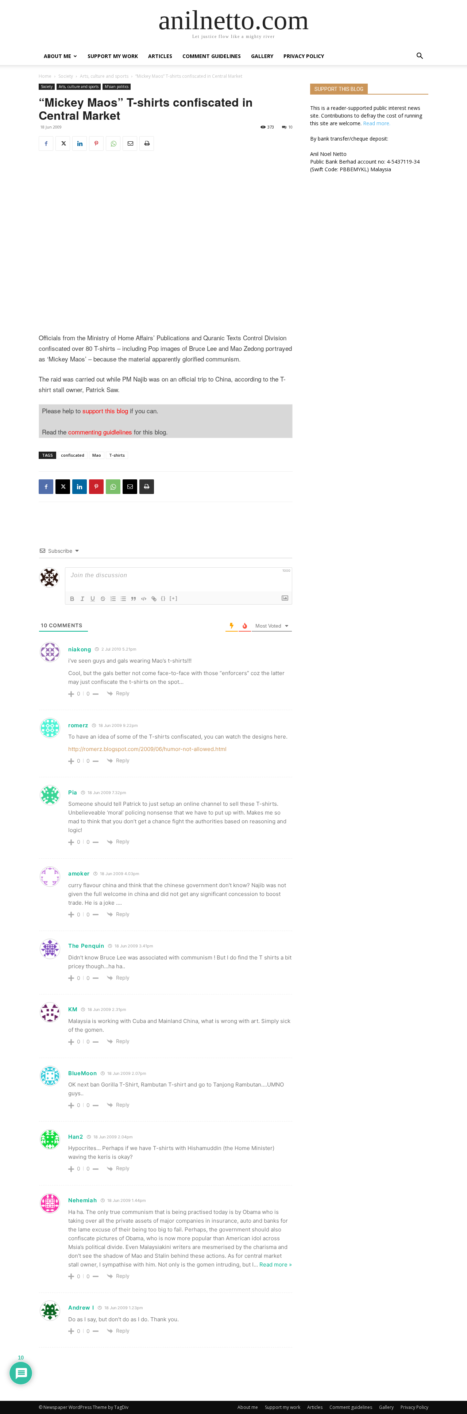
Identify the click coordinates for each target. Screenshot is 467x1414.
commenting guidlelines (100, 431)
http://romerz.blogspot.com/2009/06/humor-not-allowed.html (147, 749)
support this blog (105, 410)
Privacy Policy (303, 56)
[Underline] (93, 598)
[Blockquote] (133, 598)
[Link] (154, 598)
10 (290, 127)
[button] (419, 56)
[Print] (146, 143)
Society (65, 76)
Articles (160, 56)
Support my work (113, 56)
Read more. (376, 123)
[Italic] (82, 598)
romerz (78, 725)
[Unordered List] (123, 598)
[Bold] (72, 598)
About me (57, 56)
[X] (62, 143)
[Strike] (103, 598)
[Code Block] (144, 598)
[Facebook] (46, 143)
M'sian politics (116, 86)
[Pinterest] (96, 143)
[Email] (130, 143)
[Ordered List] (113, 598)
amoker (79, 873)
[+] (174, 598)
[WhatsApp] (113, 143)
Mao (96, 455)
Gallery (262, 56)
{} (163, 598)
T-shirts (117, 455)
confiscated (72, 455)
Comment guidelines (211, 56)
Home (45, 76)
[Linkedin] (79, 143)
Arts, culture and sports (104, 76)
